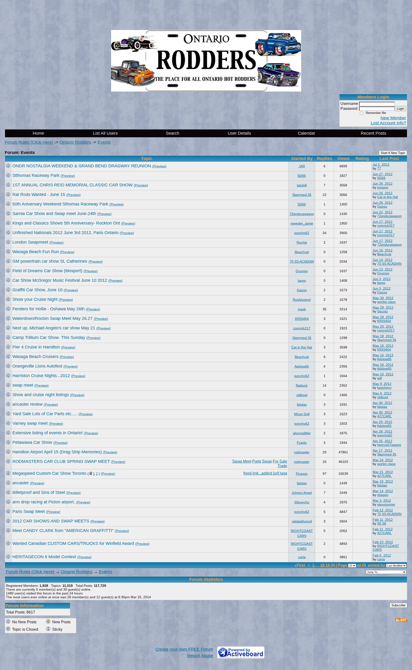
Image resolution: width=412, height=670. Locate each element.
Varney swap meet (30, 423)
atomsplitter (302, 433)
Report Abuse (200, 655)
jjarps (302, 280)
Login (400, 108)
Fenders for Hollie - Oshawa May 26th (48, 309)
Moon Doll (301, 414)
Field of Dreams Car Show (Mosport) (47, 270)
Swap (267, 461)
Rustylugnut (302, 300)
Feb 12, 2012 (383, 510)
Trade (282, 466)
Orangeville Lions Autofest (37, 366)
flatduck (302, 385)
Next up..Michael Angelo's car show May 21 (53, 328)
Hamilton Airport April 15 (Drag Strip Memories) (57, 452)
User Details (239, 133)
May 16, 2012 (383, 346)
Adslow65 (384, 359)
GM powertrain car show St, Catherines (49, 261)
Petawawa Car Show (32, 442)
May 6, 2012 (382, 393)
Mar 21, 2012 (383, 472)
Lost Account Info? (388, 123)
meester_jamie (302, 223)
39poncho (301, 502)
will (379, 378)
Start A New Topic (393, 153)
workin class (386, 302)
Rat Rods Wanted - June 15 (38, 194)
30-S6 (381, 523)
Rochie (302, 242)
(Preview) (159, 166)
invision (382, 187)
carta (302, 557)
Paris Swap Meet (28, 511)
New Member (393, 118)
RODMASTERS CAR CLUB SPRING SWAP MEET (61, 461)
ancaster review (27, 404)
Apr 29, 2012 (382, 422)
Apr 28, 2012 (382, 431)
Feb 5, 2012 (382, 555)
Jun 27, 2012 (382, 174)
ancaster (20, 483)
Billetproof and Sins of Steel (38, 492)
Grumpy (302, 271)
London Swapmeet (30, 242)
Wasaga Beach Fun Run (35, 251)
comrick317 (386, 225)
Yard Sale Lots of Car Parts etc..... (44, 413)
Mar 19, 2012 (383, 481)
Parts (256, 461)
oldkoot (301, 395)
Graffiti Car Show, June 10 (37, 289)
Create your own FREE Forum (184, 649)
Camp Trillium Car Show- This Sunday (48, 337)
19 (327, 565)
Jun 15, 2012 (382, 250)
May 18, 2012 (383, 336)
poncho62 (301, 233)
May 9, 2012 (382, 384)
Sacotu (382, 311)
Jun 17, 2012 (382, 222)
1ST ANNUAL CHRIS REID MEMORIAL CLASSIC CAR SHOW (72, 185)
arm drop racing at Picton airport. (43, 502)
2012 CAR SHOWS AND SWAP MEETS (50, 521)
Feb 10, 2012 (383, 542)
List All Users (105, 133)
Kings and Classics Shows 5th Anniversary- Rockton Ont (66, 223)
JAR (302, 166)
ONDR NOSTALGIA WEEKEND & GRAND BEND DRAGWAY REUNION (81, 166)
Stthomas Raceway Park (35, 175)
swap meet (22, 385)
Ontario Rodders (75, 142)
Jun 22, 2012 (382, 212)
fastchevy (384, 387)
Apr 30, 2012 (382, 403)
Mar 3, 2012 (382, 500)
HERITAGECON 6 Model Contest (44, 556)
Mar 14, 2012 (383, 491)
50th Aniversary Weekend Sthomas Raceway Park (60, 204)
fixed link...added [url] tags (265, 473)
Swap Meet (241, 461)
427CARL (384, 416)
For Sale (280, 461)
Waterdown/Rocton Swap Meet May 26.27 (52, 318)
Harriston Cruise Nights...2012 (41, 375)
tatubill (302, 185)
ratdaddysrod (302, 521)
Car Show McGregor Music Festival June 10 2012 (59, 280)
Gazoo (382, 206)
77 (379, 168)
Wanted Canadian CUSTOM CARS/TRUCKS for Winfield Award (73, 543)
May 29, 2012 (383, 307)
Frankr (302, 443)
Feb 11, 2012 (383, 520)
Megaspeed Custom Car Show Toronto (49, 473)
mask (302, 309)
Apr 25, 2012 (382, 441)
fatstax (302, 404)
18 (322, 565)
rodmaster (301, 452)
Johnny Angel (302, 493)
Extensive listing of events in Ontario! (47, 432)
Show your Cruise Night (34, 299)
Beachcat (302, 252)
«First (300, 565)
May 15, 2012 (383, 374)
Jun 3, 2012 (382, 279)
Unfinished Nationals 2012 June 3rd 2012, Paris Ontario (65, 232)
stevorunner (386, 504)
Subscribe (398, 605)
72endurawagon (301, 214)
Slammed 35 (301, 195)
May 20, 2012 (383, 326)
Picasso (302, 474)
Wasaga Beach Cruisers (35, 356)
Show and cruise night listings (40, 394)
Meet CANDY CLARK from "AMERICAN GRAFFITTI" (62, 530)
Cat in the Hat (387, 197)
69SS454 (302, 319)
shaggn (382, 495)
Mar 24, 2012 (383, 460)
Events (104, 142)
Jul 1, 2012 (381, 164)
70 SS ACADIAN (302, 261)
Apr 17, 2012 (382, 450)
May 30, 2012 (383, 298)
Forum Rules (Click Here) (29, 142)
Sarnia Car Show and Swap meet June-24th (54, 213)
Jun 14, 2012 (382, 260)
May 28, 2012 (383, 317)
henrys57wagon (389, 445)
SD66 (302, 176)
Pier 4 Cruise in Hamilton (36, 347)
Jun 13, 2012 (382, 269)
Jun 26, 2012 (382, 183)
